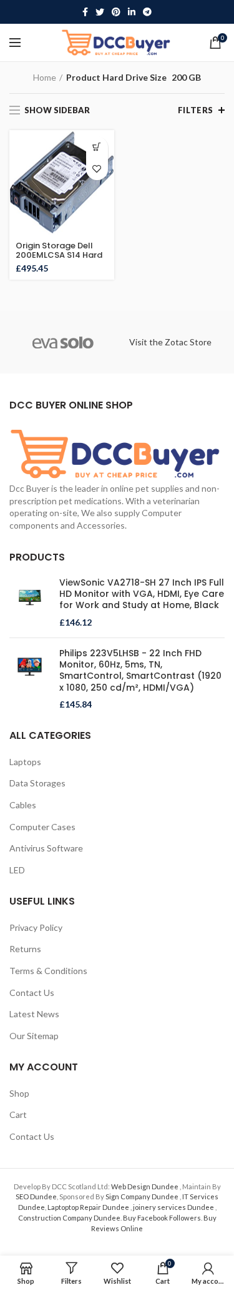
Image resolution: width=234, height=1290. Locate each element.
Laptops (25, 761)
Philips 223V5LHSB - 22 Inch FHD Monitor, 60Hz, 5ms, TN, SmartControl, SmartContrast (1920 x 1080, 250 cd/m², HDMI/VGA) (140, 670)
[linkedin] (131, 12)
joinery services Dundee (174, 1207)
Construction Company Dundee (69, 1218)
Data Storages (37, 783)
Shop (19, 1093)
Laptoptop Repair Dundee (88, 1207)
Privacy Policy (35, 927)
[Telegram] (147, 12)
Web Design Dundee (145, 1186)
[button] (97, 147)
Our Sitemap (34, 1035)
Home (44, 77)
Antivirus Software (46, 848)
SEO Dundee (36, 1196)
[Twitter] (100, 12)
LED (17, 870)
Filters (195, 110)
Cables (22, 805)
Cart (18, 1114)
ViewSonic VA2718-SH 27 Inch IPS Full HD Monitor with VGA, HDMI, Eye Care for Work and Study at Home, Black (141, 594)
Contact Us (31, 992)
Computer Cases (42, 826)
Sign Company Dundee (142, 1196)
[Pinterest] (116, 12)
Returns (25, 948)
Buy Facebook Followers (162, 1218)
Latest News (34, 1013)
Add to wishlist (97, 169)
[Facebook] (85, 12)
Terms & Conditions (48, 970)
